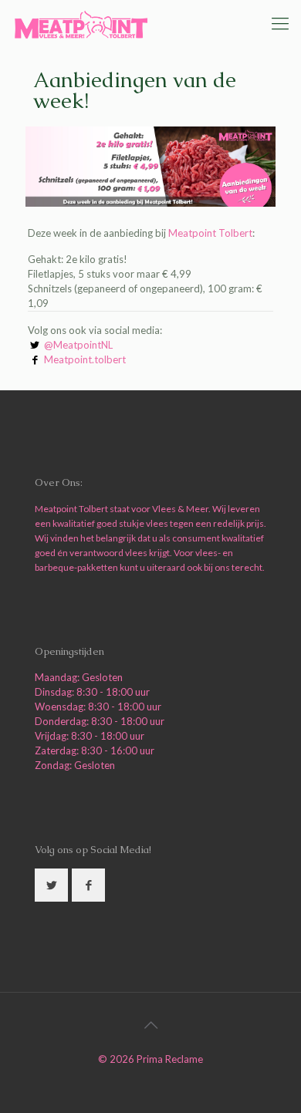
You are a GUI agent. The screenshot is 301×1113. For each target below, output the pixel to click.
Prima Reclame (170, 1059)
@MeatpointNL (78, 345)
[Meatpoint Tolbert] (81, 23)
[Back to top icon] (150, 1024)
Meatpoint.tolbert (85, 359)
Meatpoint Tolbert (210, 233)
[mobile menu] (280, 23)
